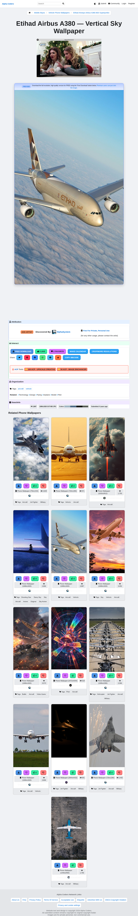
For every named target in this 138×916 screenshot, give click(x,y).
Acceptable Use (67, 900)
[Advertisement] (69, 301)
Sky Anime (43, 601)
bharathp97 (75, 877)
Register (131, 4)
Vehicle (68, 502)
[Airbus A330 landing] (31, 767)
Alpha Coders (8, 4)
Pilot (59, 395)
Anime (25, 601)
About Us (15, 900)
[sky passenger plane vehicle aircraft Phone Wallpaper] (107, 573)
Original (33, 601)
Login (124, 4)
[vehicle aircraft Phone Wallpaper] (69, 480)
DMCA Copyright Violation (115, 900)
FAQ (24, 900)
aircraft (21, 389)
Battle (24, 694)
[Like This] (73, 865)
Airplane (46, 395)
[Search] (63, 4)
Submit (103, 4)
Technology (23, 395)
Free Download (22, 351)
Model (53, 395)
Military (43, 502)
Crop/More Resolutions (104, 351)
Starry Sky (37, 597)
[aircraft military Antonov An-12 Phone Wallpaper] (69, 859)
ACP (16, 369)
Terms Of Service (51, 900)
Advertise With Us (94, 900)
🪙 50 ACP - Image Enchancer (72, 369)
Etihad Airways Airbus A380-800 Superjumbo (91, 13)
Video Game (41, 694)
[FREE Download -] (19, 486)
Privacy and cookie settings (69, 905)
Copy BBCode (71, 358)
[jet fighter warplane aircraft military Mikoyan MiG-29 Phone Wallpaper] (107, 767)
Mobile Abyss (39, 13)
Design (32, 395)
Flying (39, 395)
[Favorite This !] (26, 486)
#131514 (79, 406)
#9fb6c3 (67, 406)
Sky (45, 597)
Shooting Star (26, 597)
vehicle (29, 389)
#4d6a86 (73, 406)
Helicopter (101, 694)
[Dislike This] (43, 486)
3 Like (42, 351)
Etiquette (80, 900)
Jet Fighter (34, 502)
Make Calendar (78, 351)
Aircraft (24, 502)
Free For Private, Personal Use (96, 331)
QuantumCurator (76, 782)
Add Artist (27, 332)
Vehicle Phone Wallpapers (59, 13)
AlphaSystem (63, 332)
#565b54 (85, 406)
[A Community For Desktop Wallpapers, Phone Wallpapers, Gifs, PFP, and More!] (30, 13)
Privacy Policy (35, 900)
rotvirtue (76, 685)
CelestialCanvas (114, 498)
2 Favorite (58, 351)
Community (115, 4)
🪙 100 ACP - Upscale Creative (40, 369)
